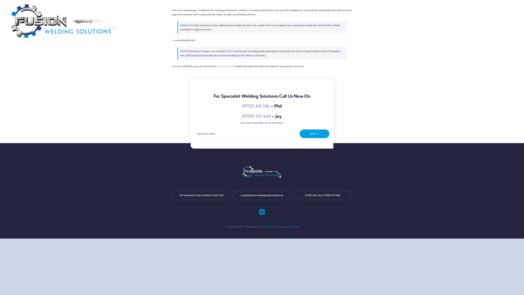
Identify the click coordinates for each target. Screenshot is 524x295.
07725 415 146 (256, 106)
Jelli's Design (293, 226)
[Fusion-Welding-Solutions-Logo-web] (65, 3)
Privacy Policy (268, 226)
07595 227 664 (256, 116)
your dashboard (225, 66)
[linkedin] (262, 212)
